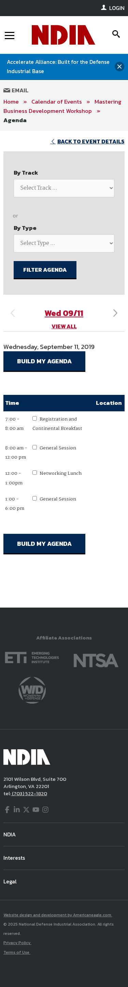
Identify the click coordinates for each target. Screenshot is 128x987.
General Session (58, 448)
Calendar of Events (56, 101)
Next (115, 313)
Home (11, 101)
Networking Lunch (61, 473)
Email (19, 90)
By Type (25, 227)
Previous (13, 313)
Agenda (15, 120)
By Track (26, 172)
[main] (64, 369)
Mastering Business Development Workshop (62, 106)
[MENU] (9, 35)
